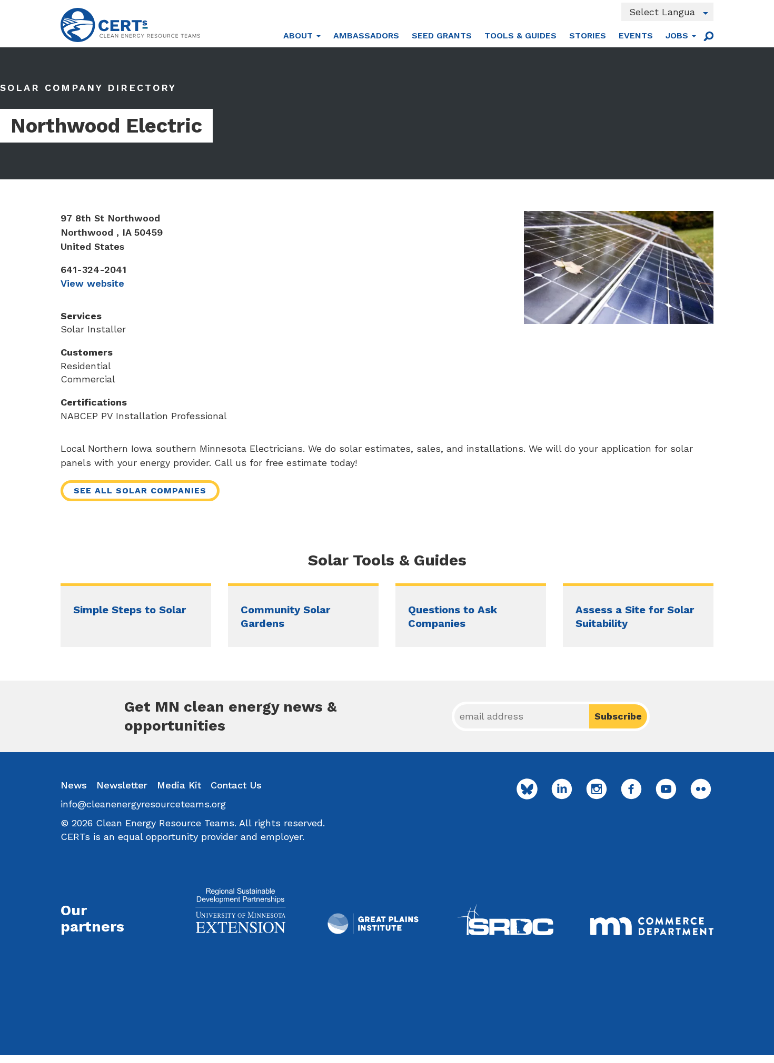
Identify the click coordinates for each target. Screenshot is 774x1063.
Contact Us (236, 785)
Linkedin (561, 788)
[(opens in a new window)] (240, 910)
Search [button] (708, 36)
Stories (587, 36)
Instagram (596, 788)
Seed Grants (442, 36)
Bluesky (527, 788)
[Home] (130, 25)
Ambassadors (366, 36)
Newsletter (121, 785)
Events (636, 36)
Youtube (666, 788)
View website (92, 283)
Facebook (631, 788)
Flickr (700, 788)
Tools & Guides (520, 36)
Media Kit (179, 785)
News (74, 785)
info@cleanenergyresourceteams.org (143, 803)
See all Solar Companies (140, 490)
